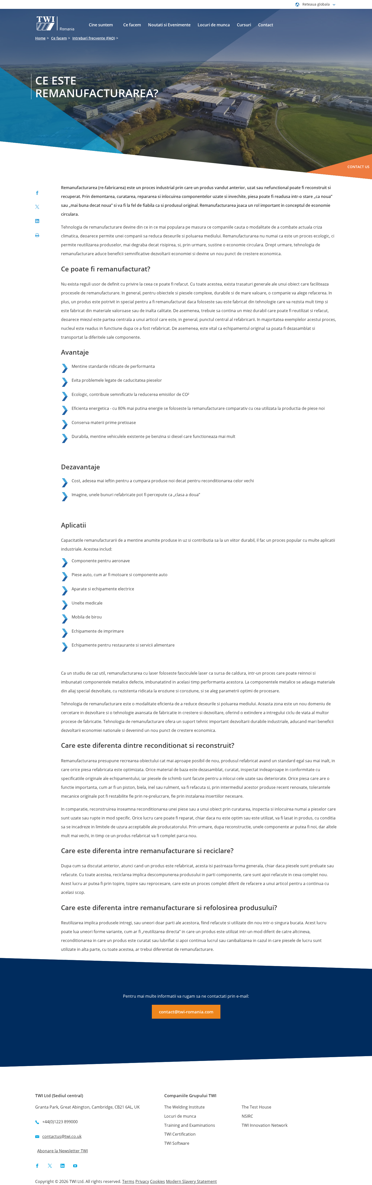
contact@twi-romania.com (186, 1012)
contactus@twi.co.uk (61, 1136)
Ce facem (59, 38)
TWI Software (176, 1143)
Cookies (157, 1181)
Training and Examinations (189, 1125)
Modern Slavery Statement (191, 1181)
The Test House (256, 1107)
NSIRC (247, 1116)
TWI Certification (180, 1134)
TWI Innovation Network (264, 1125)
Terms (128, 1181)
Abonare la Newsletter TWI (62, 1151)
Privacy (142, 1181)
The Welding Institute (184, 1107)
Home (40, 38)
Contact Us (358, 166)
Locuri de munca (180, 1116)
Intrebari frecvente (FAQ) (93, 38)
